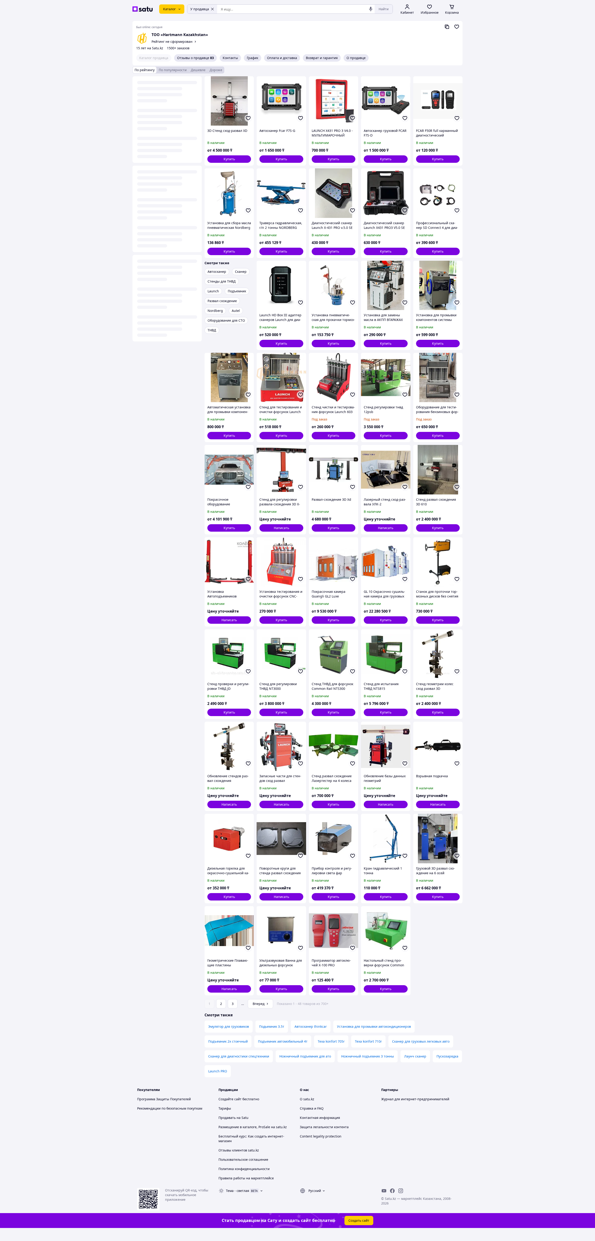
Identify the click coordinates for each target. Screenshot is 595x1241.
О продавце (356, 58)
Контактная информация (320, 1117)
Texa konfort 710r (368, 1041)
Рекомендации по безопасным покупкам (169, 1108)
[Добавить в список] (248, 118)
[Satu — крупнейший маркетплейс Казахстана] (142, 9)
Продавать (227, 1117)
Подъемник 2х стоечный (228, 1041)
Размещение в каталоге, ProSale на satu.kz (252, 1127)
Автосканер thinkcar (310, 1026)
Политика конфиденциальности (244, 1169)
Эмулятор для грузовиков (228, 1026)
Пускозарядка (447, 1056)
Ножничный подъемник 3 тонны (367, 1056)
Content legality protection (320, 1136)
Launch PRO (217, 1071)
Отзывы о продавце (195, 58)
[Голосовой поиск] (371, 9)
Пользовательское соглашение (243, 1159)
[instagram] (400, 1191)
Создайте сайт (229, 1099)
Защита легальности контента (324, 1127)
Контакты (230, 58)
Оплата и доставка (282, 58)
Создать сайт (358, 1220)
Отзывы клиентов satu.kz (238, 1150)
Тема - (237, 1190)
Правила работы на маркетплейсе (246, 1178)
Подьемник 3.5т (271, 1026)
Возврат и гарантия (322, 58)
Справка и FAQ (312, 1108)
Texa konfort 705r (331, 1041)
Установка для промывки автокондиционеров (374, 1026)
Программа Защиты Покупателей (164, 1099)
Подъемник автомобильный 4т (282, 1041)
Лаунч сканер (415, 1056)
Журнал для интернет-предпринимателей (415, 1099)
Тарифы (224, 1108)
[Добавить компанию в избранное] (457, 27)
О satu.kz (307, 1099)
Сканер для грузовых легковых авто (421, 1041)
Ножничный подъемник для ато (305, 1056)
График (252, 58)
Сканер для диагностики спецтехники (238, 1056)
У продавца (199, 9)
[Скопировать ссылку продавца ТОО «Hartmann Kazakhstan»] (447, 27)
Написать (281, 528)
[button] (229, 159)
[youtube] (384, 1191)
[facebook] (392, 1191)
